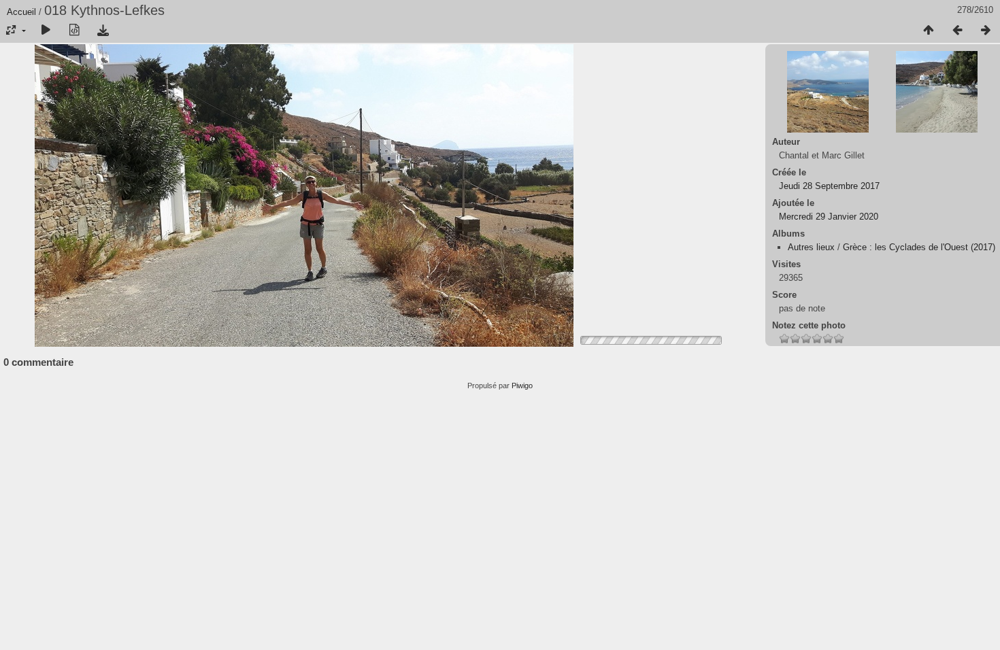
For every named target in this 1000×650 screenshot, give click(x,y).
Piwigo (522, 385)
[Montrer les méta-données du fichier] (74, 30)
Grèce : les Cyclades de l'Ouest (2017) (919, 247)
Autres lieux (811, 247)
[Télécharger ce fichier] (102, 30)
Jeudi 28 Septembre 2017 (829, 186)
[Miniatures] (928, 30)
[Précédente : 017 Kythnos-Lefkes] (957, 30)
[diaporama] (45, 30)
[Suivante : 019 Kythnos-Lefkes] (985, 30)
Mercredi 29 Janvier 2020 (828, 216)
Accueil (21, 12)
